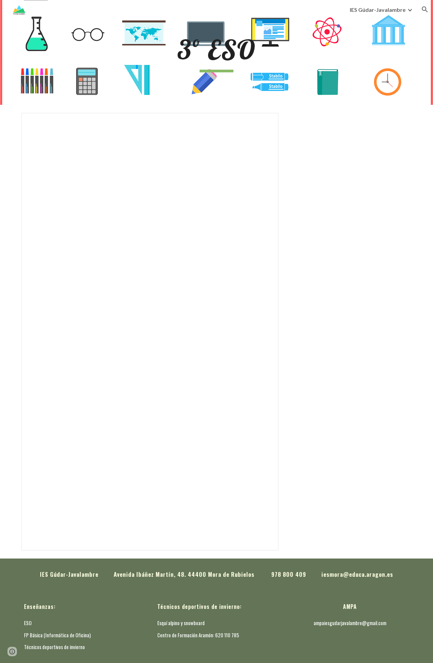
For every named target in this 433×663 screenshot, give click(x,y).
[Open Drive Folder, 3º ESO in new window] (265, 122)
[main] (216, 52)
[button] (425, 9)
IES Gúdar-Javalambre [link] (378, 9)
